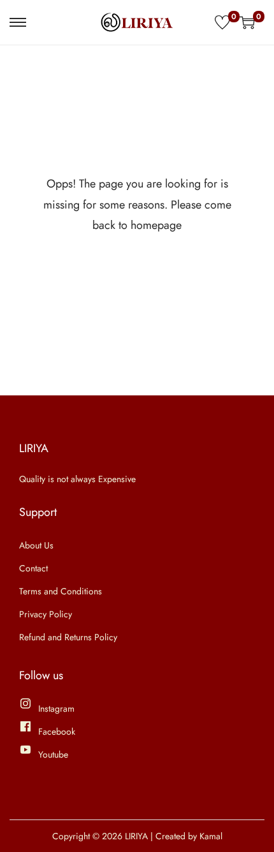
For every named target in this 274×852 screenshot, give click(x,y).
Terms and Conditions (60, 591)
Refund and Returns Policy (68, 637)
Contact (33, 568)
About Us (36, 545)
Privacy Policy (45, 614)
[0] (222, 22)
